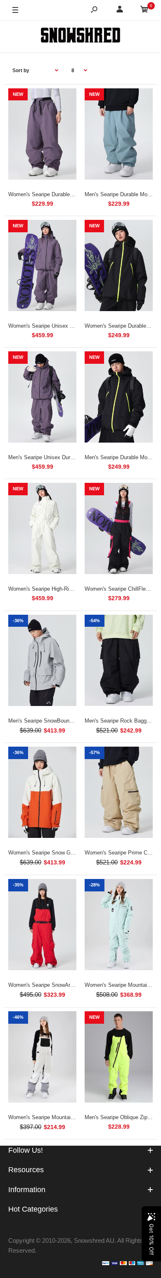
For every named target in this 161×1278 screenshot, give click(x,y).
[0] (144, 10)
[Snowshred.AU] (80, 36)
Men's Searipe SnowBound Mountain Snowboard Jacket (75, 721)
